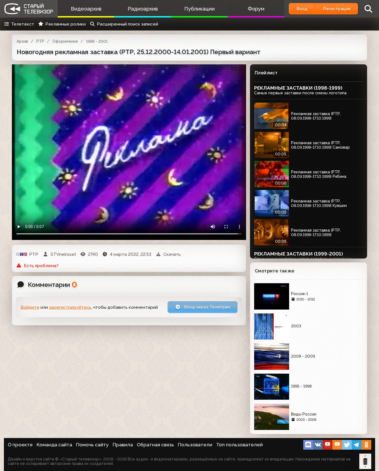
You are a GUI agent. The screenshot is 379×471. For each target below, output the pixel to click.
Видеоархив (86, 9)
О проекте (20, 444)
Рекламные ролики (65, 24)
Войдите (30, 307)
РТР (40, 41)
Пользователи (195, 444)
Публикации (199, 9)
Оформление (65, 41)
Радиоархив (143, 9)
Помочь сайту (92, 444)
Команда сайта (54, 444)
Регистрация (336, 8)
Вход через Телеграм (206, 307)
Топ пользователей (239, 444)
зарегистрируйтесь (70, 307)
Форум (256, 9)
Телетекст (22, 24)
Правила (123, 444)
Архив (22, 41)
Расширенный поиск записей (127, 24)
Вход (302, 8)
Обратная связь (155, 444)
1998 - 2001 (97, 41)
